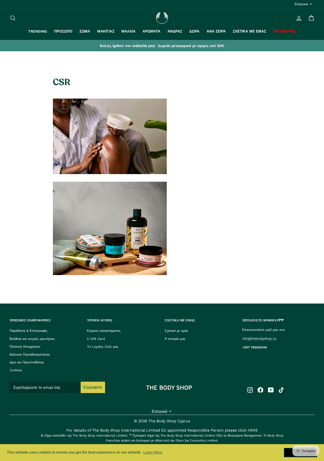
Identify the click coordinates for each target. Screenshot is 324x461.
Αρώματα (151, 31)
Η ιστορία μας (175, 339)
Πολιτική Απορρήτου (24, 346)
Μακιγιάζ (105, 31)
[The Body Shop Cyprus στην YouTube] (271, 390)
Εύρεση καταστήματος (104, 331)
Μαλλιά (128, 31)
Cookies (15, 370)
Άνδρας (174, 31)
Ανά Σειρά (216, 31)
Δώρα (194, 31)
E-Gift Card (96, 339)
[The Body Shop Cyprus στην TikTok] (281, 390)
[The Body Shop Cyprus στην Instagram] (250, 390)
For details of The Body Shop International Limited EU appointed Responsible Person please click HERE (162, 430)
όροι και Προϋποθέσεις (26, 362)
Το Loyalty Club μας (102, 346)
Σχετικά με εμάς (249, 31)
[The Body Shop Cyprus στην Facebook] (260, 390)
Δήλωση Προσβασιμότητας (29, 354)
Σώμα (84, 31)
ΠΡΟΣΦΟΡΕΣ (284, 31)
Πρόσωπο (63, 31)
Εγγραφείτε (92, 387)
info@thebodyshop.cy (259, 338)
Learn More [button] (152, 452)
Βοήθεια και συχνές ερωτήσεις (32, 339)
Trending (37, 31)
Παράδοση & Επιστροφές (28, 331)
